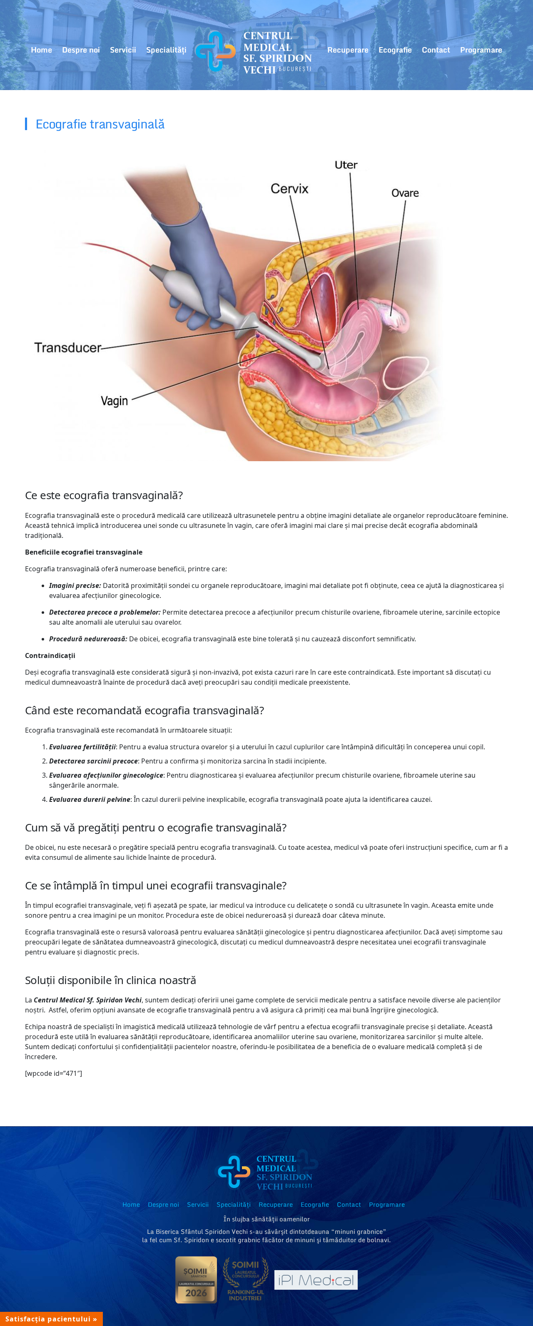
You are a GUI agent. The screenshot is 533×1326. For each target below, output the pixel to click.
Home (41, 49)
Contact (436, 49)
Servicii (123, 49)
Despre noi (81, 49)
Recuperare (348, 49)
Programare (481, 49)
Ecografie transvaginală (99, 124)
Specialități (166, 49)
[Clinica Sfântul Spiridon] (256, 49)
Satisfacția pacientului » (51, 1318)
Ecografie (395, 49)
